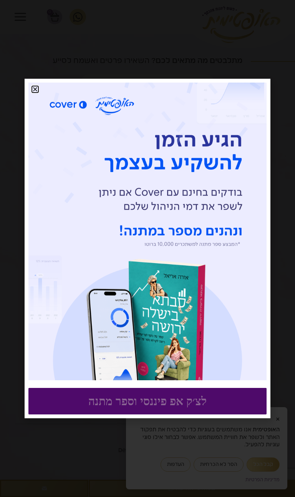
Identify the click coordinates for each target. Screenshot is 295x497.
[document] (147, 248)
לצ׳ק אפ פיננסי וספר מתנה (147, 401)
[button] (35, 89)
